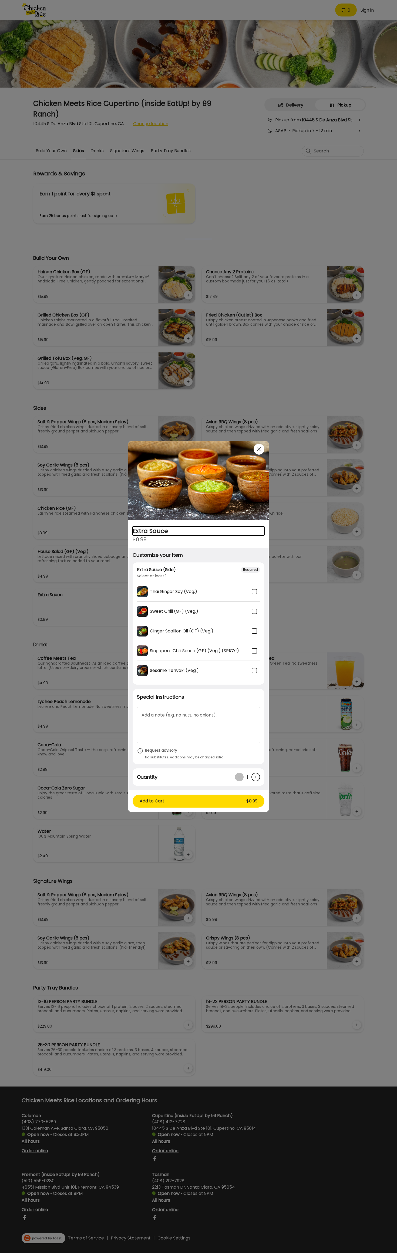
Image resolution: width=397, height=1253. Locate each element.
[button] (198, 481)
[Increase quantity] (255, 777)
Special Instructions (160, 697)
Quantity (147, 777)
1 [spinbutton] (247, 777)
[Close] (259, 449)
